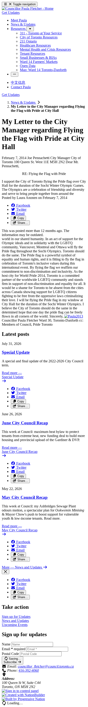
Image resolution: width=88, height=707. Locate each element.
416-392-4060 (29, 670)
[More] (30, 28)
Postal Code (10, 654)
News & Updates (23, 102)
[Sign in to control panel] (20, 691)
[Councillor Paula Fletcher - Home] (27, 8)
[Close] (5, 571)
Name (6, 644)
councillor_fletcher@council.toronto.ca (46, 666)
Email (13, 649)
